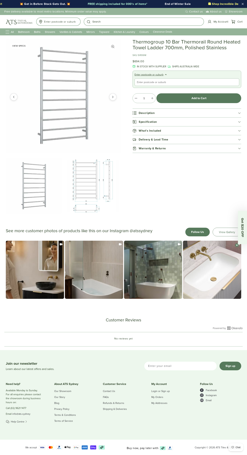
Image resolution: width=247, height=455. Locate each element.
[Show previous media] (13, 97)
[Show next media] (112, 97)
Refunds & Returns (113, 403)
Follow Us (197, 232)
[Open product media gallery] (112, 46)
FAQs (106, 397)
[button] (144, 21)
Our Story (59, 397)
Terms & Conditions (65, 415)
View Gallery (227, 232)
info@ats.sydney (21, 414)
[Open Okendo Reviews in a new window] (228, 328)
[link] (35, 270)
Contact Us (109, 391)
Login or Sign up (160, 391)
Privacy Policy (61, 409)
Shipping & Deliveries (115, 409)
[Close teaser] (237, 245)
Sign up (230, 366)
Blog (56, 403)
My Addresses (159, 403)
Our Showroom (62, 391)
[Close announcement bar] (242, 4)
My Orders (157, 397)
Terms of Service (63, 421)
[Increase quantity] (152, 98)
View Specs (18, 45)
